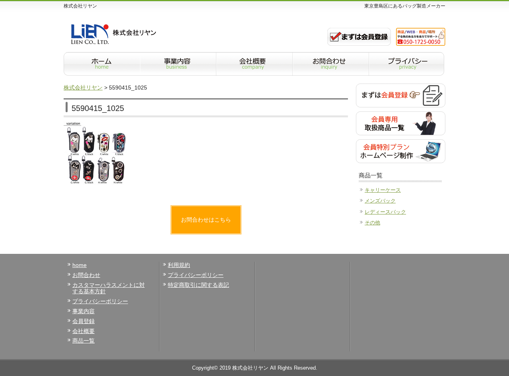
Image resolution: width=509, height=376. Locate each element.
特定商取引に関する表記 (198, 285)
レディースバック (385, 212)
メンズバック (380, 201)
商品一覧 (83, 340)
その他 (372, 223)
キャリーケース (383, 190)
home (79, 265)
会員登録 (83, 321)
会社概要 (83, 331)
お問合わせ (86, 275)
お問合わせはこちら (206, 219)
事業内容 (83, 311)
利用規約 (179, 265)
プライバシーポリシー (100, 301)
